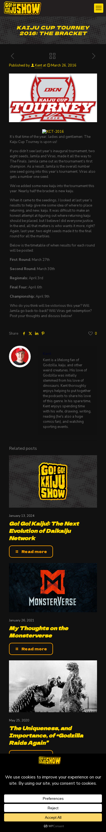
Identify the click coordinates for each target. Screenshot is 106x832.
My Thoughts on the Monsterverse (38, 631)
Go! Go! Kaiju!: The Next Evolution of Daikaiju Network (44, 530)
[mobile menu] (98, 8)
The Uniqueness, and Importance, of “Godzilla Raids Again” (46, 735)
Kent (38, 65)
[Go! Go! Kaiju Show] (22, 8)
